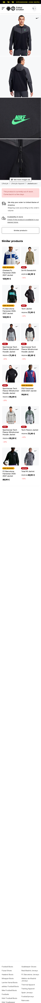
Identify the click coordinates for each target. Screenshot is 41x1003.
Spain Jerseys (27, 992)
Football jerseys (27, 996)
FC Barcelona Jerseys (30, 974)
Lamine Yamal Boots (9, 982)
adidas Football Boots (10, 986)
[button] (20, 219)
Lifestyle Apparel (17, 183)
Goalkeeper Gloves (28, 967)
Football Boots (7, 967)
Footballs (5, 994)
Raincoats (25, 1000)
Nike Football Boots (9, 990)
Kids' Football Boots (9, 998)
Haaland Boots (7, 974)
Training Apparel (27, 989)
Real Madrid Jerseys (29, 970)
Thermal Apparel (28, 985)
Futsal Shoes (7, 970)
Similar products (20, 230)
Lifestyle (5, 183)
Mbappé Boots (8, 978)
